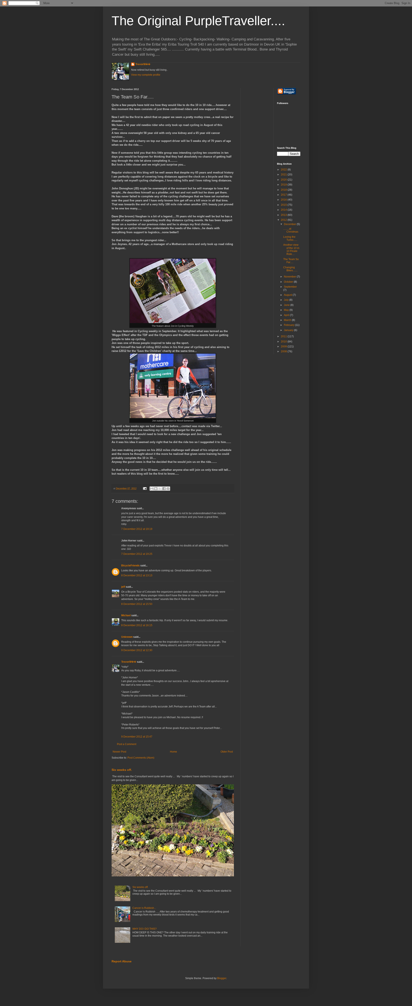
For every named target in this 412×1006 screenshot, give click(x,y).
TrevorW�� (142, 64)
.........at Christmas (290, 230)
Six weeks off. (122, 769)
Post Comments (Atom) (140, 757)
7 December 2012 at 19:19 (136, 529)
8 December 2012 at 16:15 (136, 625)
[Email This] (152, 488)
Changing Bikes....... (290, 269)
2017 (284, 194)
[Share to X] (160, 488)
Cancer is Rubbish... (144, 907)
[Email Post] (144, 488)
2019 (284, 184)
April (287, 315)
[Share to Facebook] (164, 488)
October (289, 281)
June (287, 305)
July (286, 299)
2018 (284, 189)
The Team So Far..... (291, 261)
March (288, 320)
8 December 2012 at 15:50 (136, 604)
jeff (123, 586)
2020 (284, 179)
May (286, 309)
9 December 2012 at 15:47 (136, 736)
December (290, 224)
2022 (284, 169)
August (288, 294)
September (290, 286)
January (289, 330)
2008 (284, 351)
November (290, 276)
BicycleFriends (130, 565)
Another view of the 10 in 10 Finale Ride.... (291, 249)
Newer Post (119, 751)
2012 (284, 219)
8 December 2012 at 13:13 (136, 575)
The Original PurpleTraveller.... (198, 21)
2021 (284, 174)
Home (173, 751)
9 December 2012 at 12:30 (136, 650)
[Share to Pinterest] (168, 488)
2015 (284, 204)
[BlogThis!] (156, 488)
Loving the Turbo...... (290, 238)
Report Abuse (122, 961)
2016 (284, 199)
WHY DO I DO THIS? (144, 928)
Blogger (221, 978)
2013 (284, 214)
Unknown (127, 636)
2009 (284, 346)
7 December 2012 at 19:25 (136, 553)
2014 (284, 209)
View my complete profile (145, 74)
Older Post (227, 751)
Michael (126, 615)
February (289, 325)
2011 (284, 336)
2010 (284, 341)
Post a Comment (126, 744)
